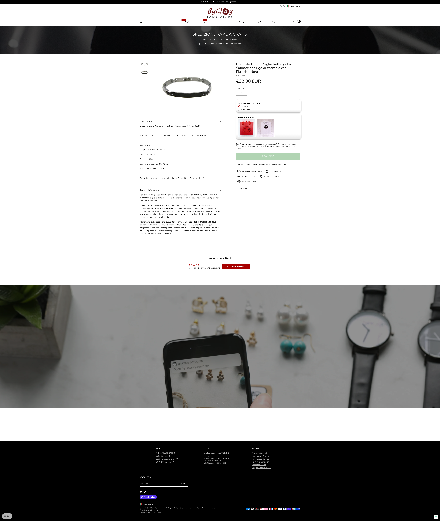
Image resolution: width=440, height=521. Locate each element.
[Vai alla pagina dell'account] (294, 22)
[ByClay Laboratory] (220, 13)
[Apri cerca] (141, 22)
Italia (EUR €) (294, 6)
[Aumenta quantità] (245, 93)
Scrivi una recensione (236, 266)
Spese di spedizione (259, 164)
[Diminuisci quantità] (238, 93)
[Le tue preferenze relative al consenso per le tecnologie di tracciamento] (436, 517)
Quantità (240, 88)
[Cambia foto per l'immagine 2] (144, 72)
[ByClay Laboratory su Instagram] (284, 6)
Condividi (243, 189)
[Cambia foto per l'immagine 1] (144, 64)
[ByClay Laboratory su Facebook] (281, 6)
